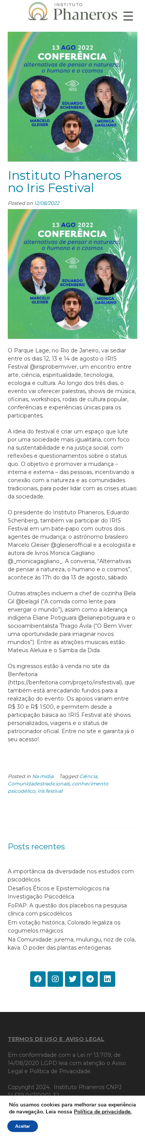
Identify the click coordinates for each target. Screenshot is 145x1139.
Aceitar (22, 1126)
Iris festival (50, 791)
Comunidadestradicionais (39, 784)
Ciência (88, 776)
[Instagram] (55, 979)
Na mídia (42, 776)
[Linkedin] (107, 979)
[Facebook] (38, 979)
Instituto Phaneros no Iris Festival (64, 181)
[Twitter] (72, 979)
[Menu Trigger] (128, 15)
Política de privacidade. (102, 1111)
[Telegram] (90, 979)
